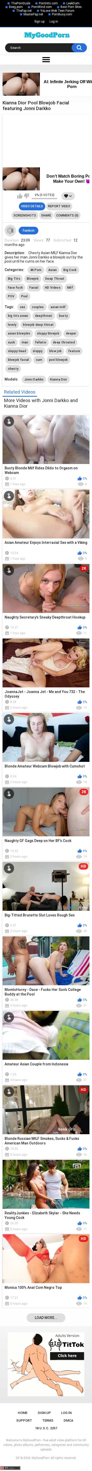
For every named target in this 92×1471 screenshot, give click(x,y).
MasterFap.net (33, 14)
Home (22, 1413)
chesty (13, 369)
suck (11, 342)
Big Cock (69, 270)
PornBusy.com (62, 14)
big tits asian (18, 316)
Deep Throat (54, 278)
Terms (47, 1420)
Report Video (59, 206)
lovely (12, 325)
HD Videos (53, 287)
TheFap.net (24, 11)
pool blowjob (58, 360)
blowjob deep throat (38, 325)
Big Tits (14, 278)
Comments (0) (67, 215)
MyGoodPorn (41, 1458)
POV (11, 296)
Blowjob (33, 278)
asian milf (58, 307)
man (25, 342)
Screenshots (25, 215)
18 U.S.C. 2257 (46, 1428)
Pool (24, 296)
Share (46, 215)
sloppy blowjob (48, 333)
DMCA (68, 1420)
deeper (71, 333)
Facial (33, 287)
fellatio (40, 342)
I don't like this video (26, 196)
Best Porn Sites (71, 7)
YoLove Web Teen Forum (57, 11)
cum (39, 360)
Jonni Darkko (34, 379)
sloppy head (17, 351)
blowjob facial (18, 360)
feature (74, 351)
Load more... (46, 1318)
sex (22, 307)
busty (63, 316)
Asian (52, 270)
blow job (55, 351)
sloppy (38, 351)
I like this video (19, 196)
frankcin (28, 230)
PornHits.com (48, 3)
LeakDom (72, 3)
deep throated (64, 342)
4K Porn (36, 270)
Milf (70, 287)
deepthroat (43, 316)
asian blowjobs (19, 333)
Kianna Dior (58, 379)
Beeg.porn (16, 7)
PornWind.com (41, 7)
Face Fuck (15, 287)
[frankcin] (10, 230)
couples (38, 307)
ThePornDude (20, 3)
